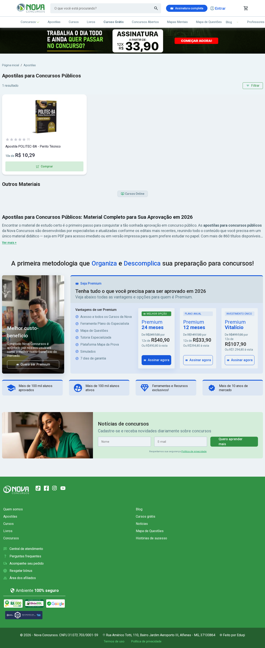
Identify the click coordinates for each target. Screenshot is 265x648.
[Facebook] (46, 488)
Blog (139, 509)
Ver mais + (9, 242)
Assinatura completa (189, 8)
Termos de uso (114, 641)
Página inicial (10, 65)
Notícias (142, 524)
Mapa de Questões (209, 22)
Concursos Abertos (145, 22)
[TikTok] (38, 488)
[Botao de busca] (156, 8)
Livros (91, 22)
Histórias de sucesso (151, 538)
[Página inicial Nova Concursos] (16, 490)
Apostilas (54, 22)
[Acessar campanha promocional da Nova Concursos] (132, 41)
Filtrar (255, 86)
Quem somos (13, 509)
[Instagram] (54, 488)
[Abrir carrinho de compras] (245, 8)
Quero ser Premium (35, 364)
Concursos (28, 22)
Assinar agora (158, 360)
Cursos (74, 22)
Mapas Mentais (177, 22)
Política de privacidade (194, 451)
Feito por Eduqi (234, 635)
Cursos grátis (145, 516)
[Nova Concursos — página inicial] (31, 8)
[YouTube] (62, 488)
